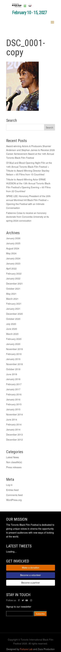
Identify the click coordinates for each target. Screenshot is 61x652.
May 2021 (11, 293)
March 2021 (12, 298)
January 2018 (13, 379)
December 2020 (14, 313)
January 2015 (13, 409)
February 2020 (13, 339)
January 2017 (13, 389)
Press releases (13, 467)
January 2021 (13, 308)
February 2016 (13, 394)
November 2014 (14, 414)
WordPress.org (14, 500)
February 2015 (13, 404)
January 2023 (13, 263)
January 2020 (13, 344)
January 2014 (13, 429)
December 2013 (14, 434)
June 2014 (11, 419)
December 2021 (14, 283)
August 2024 (12, 248)
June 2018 (11, 374)
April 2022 (11, 268)
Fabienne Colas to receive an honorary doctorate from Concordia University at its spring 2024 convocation (27, 216)
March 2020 (12, 333)
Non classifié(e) (14, 462)
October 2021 (13, 288)
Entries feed (12, 490)
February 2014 (13, 424)
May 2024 (11, 253)
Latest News (12, 457)
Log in (9, 484)
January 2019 (13, 359)
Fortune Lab (26, 649)
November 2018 (14, 364)
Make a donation (30, 567)
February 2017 (13, 384)
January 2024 (13, 258)
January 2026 (13, 238)
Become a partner (30, 582)
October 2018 (13, 369)
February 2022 (13, 273)
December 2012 (14, 439)
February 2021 (13, 303)
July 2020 (11, 324)
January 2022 (13, 278)
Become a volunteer (30, 575)
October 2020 (13, 318)
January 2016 (13, 399)
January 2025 (13, 243)
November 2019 (14, 349)
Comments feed (14, 495)
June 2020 (11, 328)
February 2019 (13, 354)
